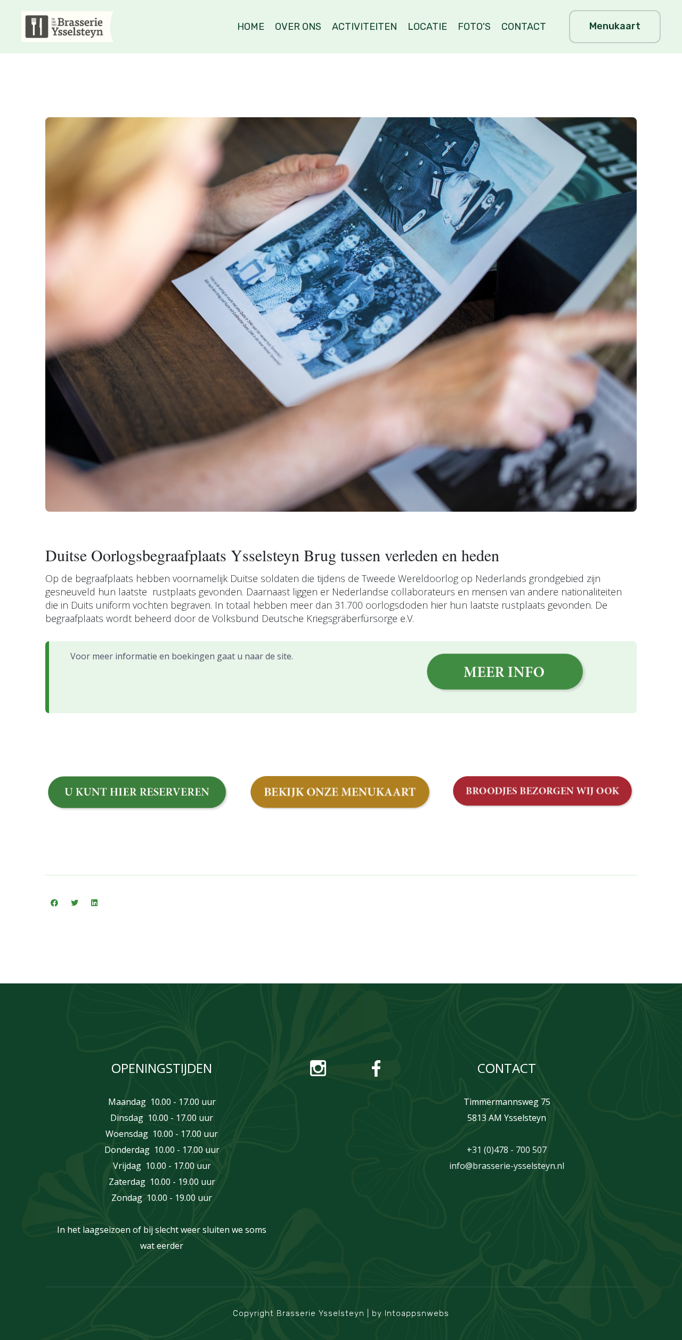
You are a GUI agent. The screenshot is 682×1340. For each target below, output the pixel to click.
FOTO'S (474, 27)
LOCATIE (427, 27)
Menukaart (614, 26)
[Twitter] (74, 903)
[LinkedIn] (94, 903)
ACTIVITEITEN (364, 27)
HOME (250, 27)
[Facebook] (54, 903)
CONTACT (523, 27)
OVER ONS (298, 27)
